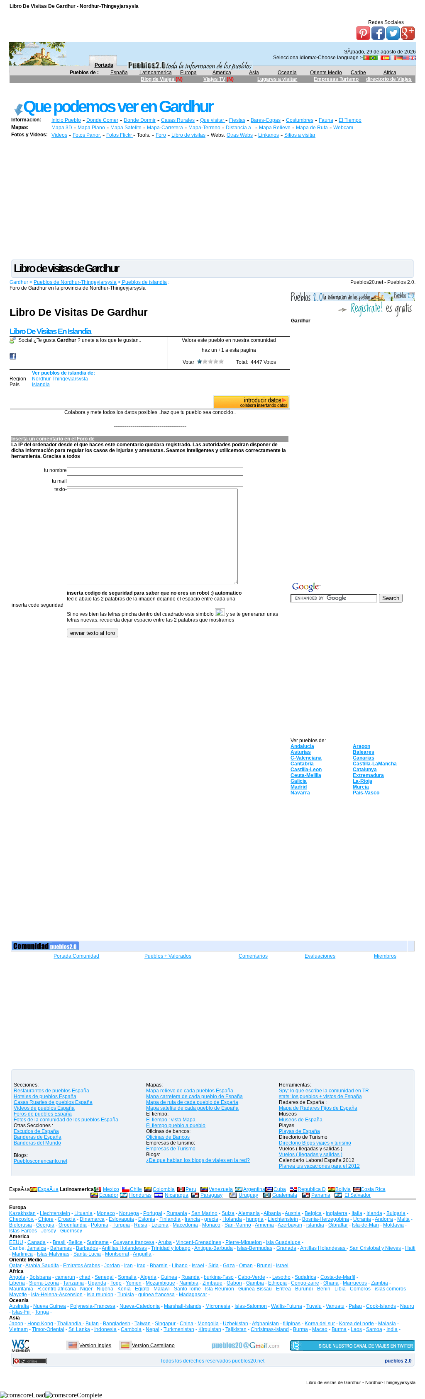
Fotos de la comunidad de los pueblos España (66, 1120)
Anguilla (142, 1254)
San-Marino (238, 1225)
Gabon (234, 1283)
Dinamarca (92, 1219)
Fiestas (237, 120)
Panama (320, 1195)
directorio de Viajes (389, 79)
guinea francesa (156, 1294)
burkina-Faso (219, 1277)
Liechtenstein (55, 1213)
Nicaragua (176, 1195)
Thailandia (70, 1323)
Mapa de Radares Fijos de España (318, 1108)
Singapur (165, 1323)
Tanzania (73, 1283)
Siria (213, 1265)
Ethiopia (277, 1283)
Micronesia (217, 1306)
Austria (292, 1213)
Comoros (360, 1289)
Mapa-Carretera (165, 128)
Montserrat (117, 1254)
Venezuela (221, 1189)
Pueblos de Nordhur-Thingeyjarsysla (75, 282)
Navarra (300, 793)
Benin (323, 1289)
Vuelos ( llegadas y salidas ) (310, 1154)
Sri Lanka (79, 1329)
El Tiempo (350, 120)
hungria (255, 1219)
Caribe (358, 72)
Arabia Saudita (42, 1265)
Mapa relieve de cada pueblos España (189, 1091)
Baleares (363, 752)
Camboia (131, 1329)
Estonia (146, 1219)
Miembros (385, 956)
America (221, 72)
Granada (286, 1248)
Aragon (361, 746)
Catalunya (365, 769)
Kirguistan (209, 1329)
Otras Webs (240, 135)
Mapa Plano (91, 128)
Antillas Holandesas (124, 1248)
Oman (246, 1265)
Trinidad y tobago (171, 1248)
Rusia (140, 1225)
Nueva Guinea (49, 1306)
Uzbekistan (235, 1323)
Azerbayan (290, 1225)
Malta (403, 1219)
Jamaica (36, 1248)
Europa (188, 72)
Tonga (42, 1312)
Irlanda (374, 1213)
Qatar (15, 1265)
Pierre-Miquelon (243, 1242)
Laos (356, 1329)
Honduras (140, 1195)
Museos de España (300, 1120)
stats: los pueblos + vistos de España (320, 1096)
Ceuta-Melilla (306, 775)
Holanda (232, 1219)
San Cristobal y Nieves (375, 1248)
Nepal (152, 1329)
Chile (136, 1189)
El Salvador (357, 1195)
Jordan (112, 1265)
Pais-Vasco (366, 793)
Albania (272, 1213)
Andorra (384, 1219)
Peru (191, 1189)
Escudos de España (36, 1131)
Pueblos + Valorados (167, 956)
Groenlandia (73, 1225)
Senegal (104, 1277)
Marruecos (355, 1283)
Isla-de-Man (365, 1225)
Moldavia (393, 1225)
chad (84, 1277)
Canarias (363, 758)
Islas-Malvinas (53, 1254)
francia (192, 1219)
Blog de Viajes (158, 79)
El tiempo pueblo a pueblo (175, 1125)
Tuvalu (314, 1306)
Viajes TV (214, 79)
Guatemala (284, 1195)
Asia (254, 72)
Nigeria (105, 1289)
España (119, 72)
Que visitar (212, 120)
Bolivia (343, 1189)
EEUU (16, 1242)
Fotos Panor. (87, 135)
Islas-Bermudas (254, 1248)
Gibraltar (338, 1225)
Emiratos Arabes (81, 1265)
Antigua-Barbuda (213, 1248)
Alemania (249, 1213)
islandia (41, 384)
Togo (116, 1283)
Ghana (331, 1283)
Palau (355, 1306)
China (186, 1323)
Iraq (141, 1265)
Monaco (106, 1213)
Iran (128, 1265)
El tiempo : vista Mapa (170, 1120)
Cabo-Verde (251, 1277)
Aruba (165, 1242)
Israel (198, 1265)
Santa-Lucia (87, 1254)
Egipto (142, 1289)
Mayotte (18, 1294)
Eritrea (283, 1289)
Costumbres (299, 120)
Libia (340, 1289)
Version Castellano (153, 1345)
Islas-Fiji (21, 1312)
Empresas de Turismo (170, 1149)
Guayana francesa (133, 1242)
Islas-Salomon (250, 1306)
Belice (75, 1242)
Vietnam (18, 1329)
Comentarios (253, 956)
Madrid (299, 787)
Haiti (410, 1248)
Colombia (164, 1189)
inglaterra (336, 1213)
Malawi (162, 1289)
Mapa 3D (61, 128)
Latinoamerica (155, 72)
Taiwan (142, 1323)
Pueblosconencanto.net (40, 1161)
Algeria (148, 1277)
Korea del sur (320, 1323)
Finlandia (170, 1219)
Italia (357, 1213)
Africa (389, 72)
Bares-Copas (266, 120)
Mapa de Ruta (312, 128)
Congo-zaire (305, 1283)
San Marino (204, 1213)
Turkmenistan (179, 1329)
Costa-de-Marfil (337, 1277)
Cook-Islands (381, 1306)
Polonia (99, 1225)
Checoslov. (21, 1219)
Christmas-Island (270, 1329)
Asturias (301, 752)
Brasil (59, 1242)
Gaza (229, 1265)
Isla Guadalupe (283, 1242)
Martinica (22, 1254)
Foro (161, 135)
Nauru (407, 1306)
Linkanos (268, 135)
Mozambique (160, 1283)
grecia (211, 1219)
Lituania (83, 1213)
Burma (300, 1329)
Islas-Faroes (23, 1231)
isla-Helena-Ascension (57, 1294)
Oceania (287, 72)
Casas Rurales (178, 120)
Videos (59, 135)
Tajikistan (236, 1329)
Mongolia (208, 1323)
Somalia (127, 1277)
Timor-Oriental (48, 1329)
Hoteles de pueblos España (45, 1096)
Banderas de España (37, 1137)
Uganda (97, 1283)
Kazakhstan (22, 1213)
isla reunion (100, 1294)
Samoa (374, 1329)
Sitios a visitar (299, 135)
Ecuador (108, 1195)
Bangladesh (116, 1323)
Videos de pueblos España (44, 1108)
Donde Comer (102, 120)
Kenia (124, 1289)
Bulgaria (395, 1213)
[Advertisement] (161, 90)
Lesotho (281, 1277)
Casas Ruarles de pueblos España (53, 1102)
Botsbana (40, 1277)
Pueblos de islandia (144, 282)
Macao (319, 1329)
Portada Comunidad (76, 956)
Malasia (387, 1323)
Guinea (169, 1277)
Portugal (152, 1213)
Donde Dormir (140, 120)
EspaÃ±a (48, 1189)
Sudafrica (305, 1277)
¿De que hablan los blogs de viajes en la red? (198, 1160)
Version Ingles (95, 1345)
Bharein (159, 1265)
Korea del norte (356, 1323)
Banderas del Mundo (37, 1143)
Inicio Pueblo (66, 120)
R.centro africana (56, 1289)
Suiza (228, 1213)
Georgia (45, 1225)
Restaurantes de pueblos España (51, 1091)
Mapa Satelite (126, 128)
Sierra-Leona (44, 1283)
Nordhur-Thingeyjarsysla (60, 379)
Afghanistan (265, 1323)
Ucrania (362, 1219)
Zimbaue (212, 1283)
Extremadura (368, 775)
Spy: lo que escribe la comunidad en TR (324, 1091)
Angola (17, 1277)
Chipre (46, 1219)
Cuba (280, 1189)
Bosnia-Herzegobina (325, 1219)
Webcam (343, 128)
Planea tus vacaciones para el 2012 (319, 1166)
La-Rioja (362, 781)
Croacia (67, 1219)
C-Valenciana (306, 758)
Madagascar (193, 1294)
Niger (86, 1289)
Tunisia (125, 1294)
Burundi (304, 1289)
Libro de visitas (188, 135)
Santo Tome (187, 1289)
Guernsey (71, 1231)
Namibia (188, 1283)
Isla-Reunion (219, 1289)
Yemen (134, 1283)
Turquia (121, 1225)
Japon (16, 1323)
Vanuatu (335, 1306)
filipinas (291, 1323)
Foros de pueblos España (43, 1114)
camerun (65, 1277)
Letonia (160, 1225)
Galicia (299, 781)
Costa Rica (373, 1189)
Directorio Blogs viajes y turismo (315, 1143)
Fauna (326, 120)
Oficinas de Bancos (168, 1137)
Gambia (255, 1283)
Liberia (17, 1283)
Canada (36, 1242)
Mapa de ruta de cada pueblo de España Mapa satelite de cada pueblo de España (192, 1105)
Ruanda (190, 1277)
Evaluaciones (320, 956)
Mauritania (21, 1289)
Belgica (313, 1213)
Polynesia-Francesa (92, 1306)
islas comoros (390, 1289)
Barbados (87, 1248)
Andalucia (302, 746)
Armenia (264, 1225)
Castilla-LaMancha (375, 764)
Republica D (312, 1189)
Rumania (176, 1213)
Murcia (361, 787)
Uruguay (248, 1195)
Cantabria (302, 764)
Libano (180, 1265)
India (392, 1329)
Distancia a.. (240, 128)
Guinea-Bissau (255, 1289)
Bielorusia (20, 1225)
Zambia (379, 1283)
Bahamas (61, 1248)
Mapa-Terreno (204, 128)
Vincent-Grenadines (198, 1242)
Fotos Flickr (119, 135)
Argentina (254, 1189)
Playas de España (299, 1131)
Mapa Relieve (275, 128)
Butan (92, 1323)
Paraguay (211, 1195)
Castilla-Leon (306, 769)
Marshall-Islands (182, 1306)
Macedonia (185, 1225)
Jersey (48, 1231)
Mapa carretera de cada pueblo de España (194, 1096)
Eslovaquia (121, 1219)
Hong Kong (40, 1323)
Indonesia (105, 1329)
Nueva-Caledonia (140, 1306)
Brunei (264, 1265)
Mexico (111, 1189)
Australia (19, 1306)
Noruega (129, 1213)
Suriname (98, 1242)
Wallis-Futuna (286, 1306)
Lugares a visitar (277, 79)
